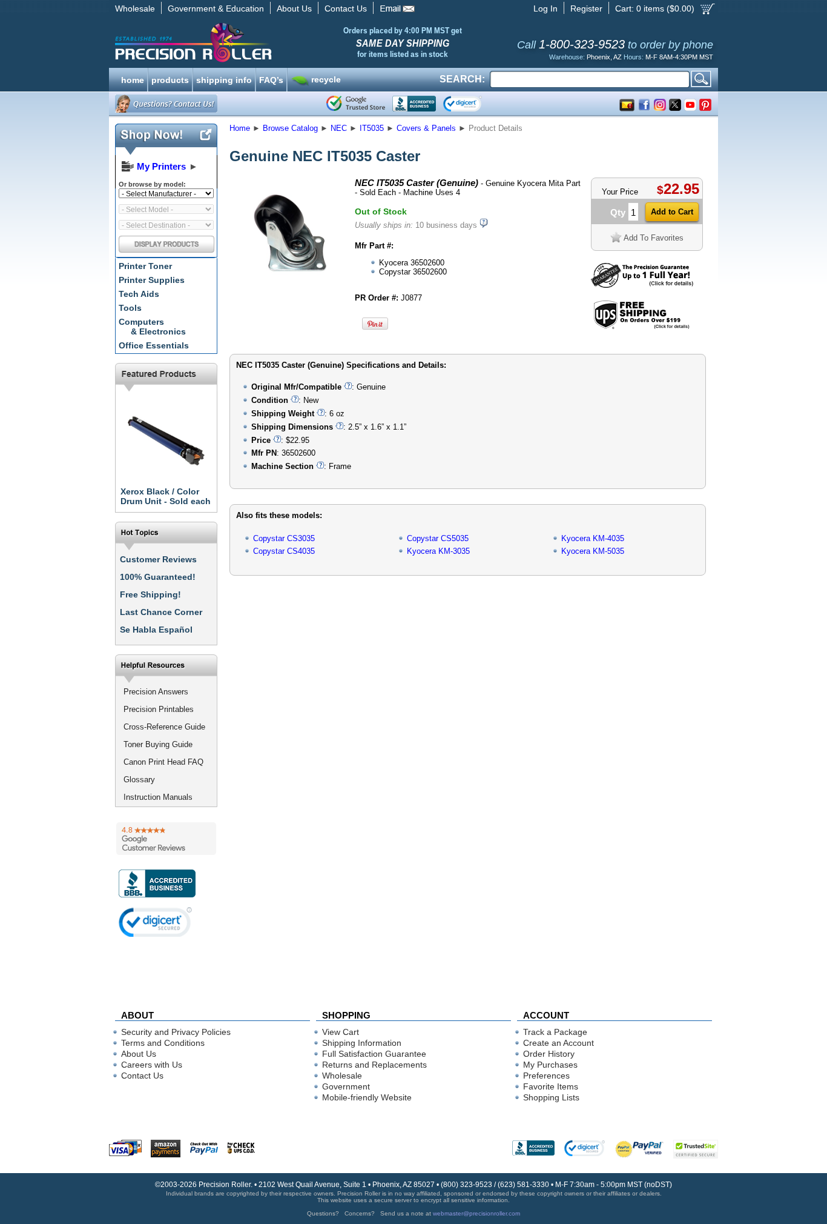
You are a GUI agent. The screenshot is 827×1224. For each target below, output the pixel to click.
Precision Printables (159, 709)
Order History (549, 1054)
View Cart (340, 1032)
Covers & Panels (426, 128)
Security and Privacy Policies (176, 1032)
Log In (545, 8)
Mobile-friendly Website (367, 1097)
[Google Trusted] (355, 103)
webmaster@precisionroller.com (476, 1213)
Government (346, 1086)
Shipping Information (361, 1043)
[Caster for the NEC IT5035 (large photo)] (288, 286)
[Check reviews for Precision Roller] (166, 838)
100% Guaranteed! (158, 577)
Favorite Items (550, 1086)
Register (586, 8)
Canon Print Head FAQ (163, 762)
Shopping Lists (551, 1097)
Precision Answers (156, 691)
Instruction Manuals (158, 797)
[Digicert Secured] (156, 921)
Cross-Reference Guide (164, 726)
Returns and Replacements (374, 1064)
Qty (617, 212)
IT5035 (372, 128)
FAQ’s (271, 78)
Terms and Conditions (163, 1043)
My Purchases (550, 1064)
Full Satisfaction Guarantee (374, 1054)
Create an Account (558, 1043)
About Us (294, 8)
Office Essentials (154, 345)
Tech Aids (139, 294)
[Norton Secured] (472, 103)
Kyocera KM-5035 (592, 551)
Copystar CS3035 (284, 538)
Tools (130, 308)
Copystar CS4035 (284, 551)
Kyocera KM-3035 (438, 551)
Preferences (546, 1075)
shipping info (224, 78)
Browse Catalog (290, 128)
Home (239, 128)
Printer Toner (145, 266)
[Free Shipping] (641, 326)
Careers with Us (151, 1064)
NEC (339, 128)
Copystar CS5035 (438, 538)
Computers (152, 326)
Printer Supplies (152, 280)
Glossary (139, 779)
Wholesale (135, 8)
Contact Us (346, 8)
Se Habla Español (156, 629)
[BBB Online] (414, 103)
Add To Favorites (654, 237)
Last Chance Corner (161, 612)
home (132, 78)
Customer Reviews (158, 559)
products (170, 78)
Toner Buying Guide (158, 744)
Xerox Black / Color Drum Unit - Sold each (165, 496)
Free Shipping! (150, 594)
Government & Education (216, 8)
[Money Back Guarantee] (642, 285)
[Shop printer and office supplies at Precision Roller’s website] (256, 42)
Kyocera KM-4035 (592, 538)
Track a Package (555, 1032)
